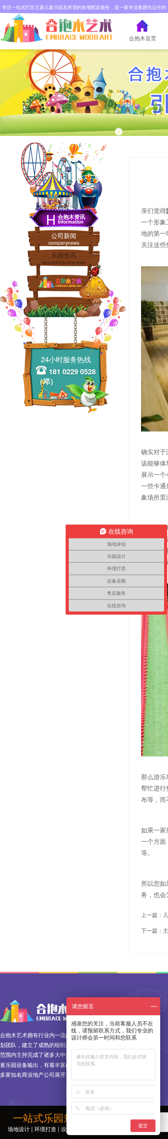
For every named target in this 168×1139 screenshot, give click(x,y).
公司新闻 (63, 238)
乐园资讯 (64, 258)
